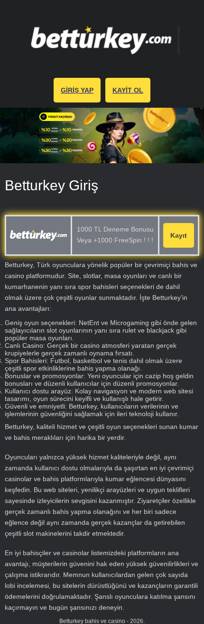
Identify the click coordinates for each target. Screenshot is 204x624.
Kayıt (178, 235)
